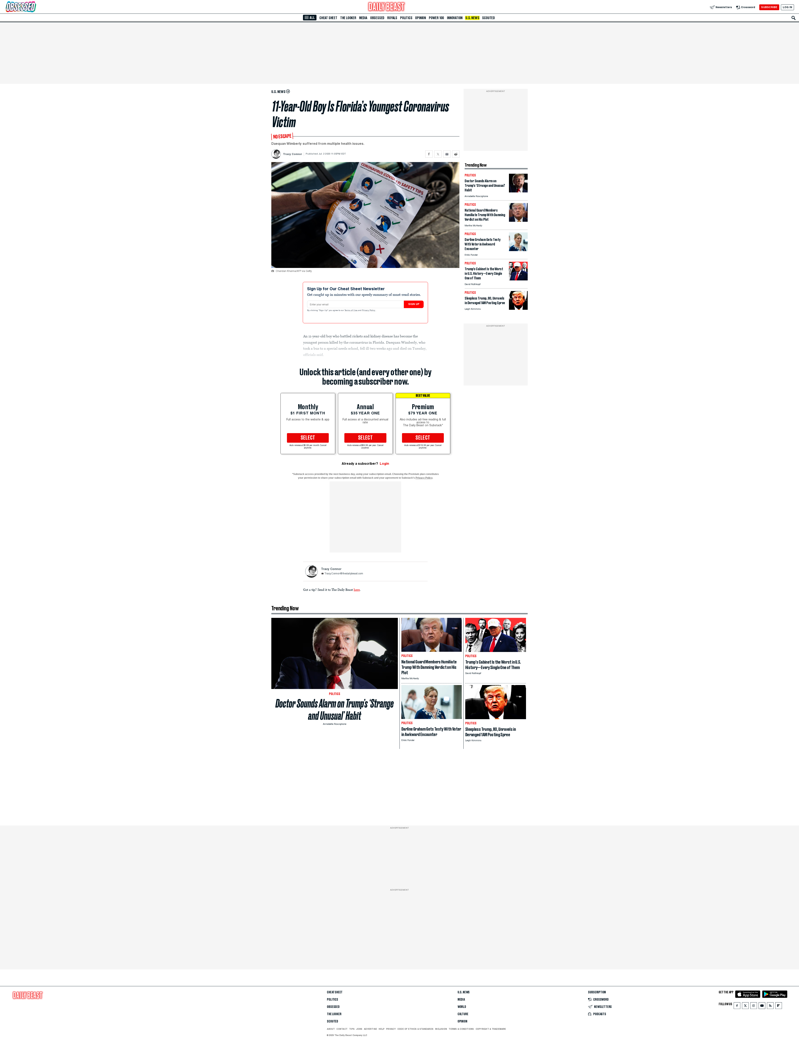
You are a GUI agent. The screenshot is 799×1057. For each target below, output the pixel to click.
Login (384, 464)
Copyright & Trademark (491, 1029)
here (357, 589)
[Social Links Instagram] (753, 1006)
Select (308, 438)
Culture (463, 1014)
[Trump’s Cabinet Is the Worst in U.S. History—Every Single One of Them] (518, 279)
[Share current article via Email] (446, 154)
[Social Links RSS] (770, 1006)
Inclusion (441, 1029)
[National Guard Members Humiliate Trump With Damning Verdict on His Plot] (518, 220)
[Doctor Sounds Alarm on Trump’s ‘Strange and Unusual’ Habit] (518, 191)
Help (382, 1029)
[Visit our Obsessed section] (34, 7)
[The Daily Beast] (386, 7)
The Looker (348, 18)
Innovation (455, 18)
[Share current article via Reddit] (455, 154)
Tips (352, 1029)
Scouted (488, 18)
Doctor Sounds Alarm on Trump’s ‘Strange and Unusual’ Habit (334, 709)
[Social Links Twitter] (745, 1006)
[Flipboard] (778, 1006)
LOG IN (787, 7)
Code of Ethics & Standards (415, 1029)
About (331, 1029)
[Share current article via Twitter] (438, 154)
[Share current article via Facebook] (429, 154)
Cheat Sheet (328, 18)
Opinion (420, 18)
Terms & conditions (461, 1029)
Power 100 (436, 18)
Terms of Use (351, 311)
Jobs (359, 1029)
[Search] (794, 18)
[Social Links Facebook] (737, 1006)
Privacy (391, 1029)
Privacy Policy (369, 311)
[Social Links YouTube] (762, 1006)
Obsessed (377, 18)
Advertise (370, 1029)
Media (363, 18)
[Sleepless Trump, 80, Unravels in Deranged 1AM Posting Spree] (518, 308)
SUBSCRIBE (769, 7)
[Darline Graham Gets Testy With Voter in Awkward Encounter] (518, 250)
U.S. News (472, 18)
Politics (406, 18)
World (462, 1007)
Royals (392, 18)
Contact (341, 1029)
